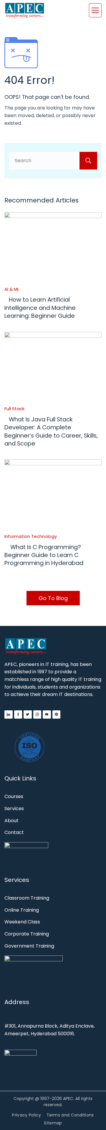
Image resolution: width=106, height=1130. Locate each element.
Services (14, 808)
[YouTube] (47, 714)
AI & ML (11, 289)
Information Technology (30, 536)
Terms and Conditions (70, 1115)
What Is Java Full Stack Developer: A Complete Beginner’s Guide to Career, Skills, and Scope (51, 431)
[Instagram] (37, 714)
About (11, 820)
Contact (14, 832)
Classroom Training (26, 898)
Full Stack (14, 409)
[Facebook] (18, 714)
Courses (13, 796)
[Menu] (95, 10)
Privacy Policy (26, 1115)
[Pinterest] (56, 714)
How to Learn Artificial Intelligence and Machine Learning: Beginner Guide (40, 307)
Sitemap (53, 1123)
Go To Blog (53, 598)
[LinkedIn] (8, 714)
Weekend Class (22, 921)
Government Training (29, 946)
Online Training (21, 910)
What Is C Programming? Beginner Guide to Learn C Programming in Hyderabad (43, 555)
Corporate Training (26, 933)
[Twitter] (28, 714)
